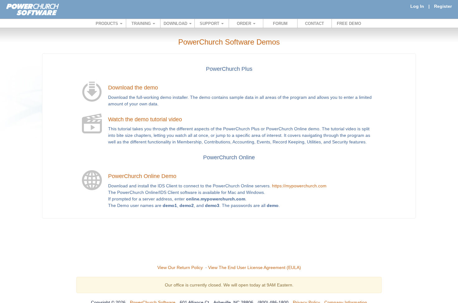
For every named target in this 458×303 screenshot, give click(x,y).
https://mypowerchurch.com (299, 185)
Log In (417, 6)
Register (443, 6)
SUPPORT (210, 23)
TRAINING (141, 23)
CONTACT (314, 23)
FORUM (280, 23)
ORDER (244, 23)
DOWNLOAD (176, 23)
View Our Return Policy (180, 267)
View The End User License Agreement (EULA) (254, 267)
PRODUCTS (107, 23)
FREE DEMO (349, 23)
